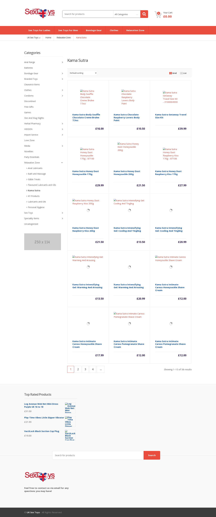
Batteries (28, 67)
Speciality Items (31, 218)
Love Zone (29, 140)
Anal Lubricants (35, 168)
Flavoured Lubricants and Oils (42, 184)
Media (27, 145)
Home (48, 37)
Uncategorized (31, 224)
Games (27, 112)
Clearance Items (32, 84)
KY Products (34, 196)
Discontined (30, 101)
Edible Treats (34, 179)
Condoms (29, 95)
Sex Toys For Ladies (39, 30)
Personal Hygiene (36, 207)
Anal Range (29, 62)
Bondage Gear (94, 30)
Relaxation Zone (135, 30)
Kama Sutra (34, 190)
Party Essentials (31, 157)
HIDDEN (28, 129)
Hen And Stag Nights (34, 118)
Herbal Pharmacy (32, 123)
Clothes (114, 30)
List (184, 73)
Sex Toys (28, 212)
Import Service (31, 134)
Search (152, 455)
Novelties (28, 151)
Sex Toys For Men (68, 30)
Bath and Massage (37, 173)
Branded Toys (31, 79)
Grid (174, 73)
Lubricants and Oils (37, 201)
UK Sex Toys (33, 37)
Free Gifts (29, 106)
